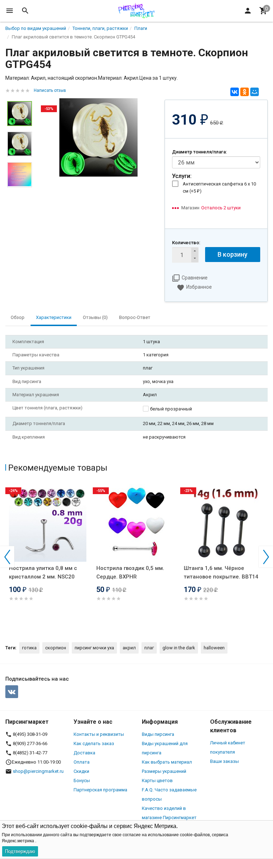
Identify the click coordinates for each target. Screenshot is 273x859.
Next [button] (266, 556)
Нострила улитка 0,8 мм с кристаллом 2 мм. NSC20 (43, 572)
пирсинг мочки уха (94, 647)
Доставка (84, 752)
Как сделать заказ (94, 743)
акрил (129, 647)
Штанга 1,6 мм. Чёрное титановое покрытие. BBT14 (221, 572)
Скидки (81, 771)
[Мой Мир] (254, 92)
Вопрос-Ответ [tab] (134, 317)
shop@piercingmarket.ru (38, 771)
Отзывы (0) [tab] (95, 317)
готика (29, 647)
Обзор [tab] (18, 317)
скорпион (55, 647)
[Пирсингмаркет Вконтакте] (11, 691)
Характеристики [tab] (53, 317)
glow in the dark (178, 647)
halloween (214, 647)
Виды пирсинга (158, 734)
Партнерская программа (100, 789)
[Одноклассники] (244, 92)
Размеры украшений (164, 771)
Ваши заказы (224, 761)
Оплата (82, 762)
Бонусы (82, 780)
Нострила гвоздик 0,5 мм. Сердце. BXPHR (130, 572)
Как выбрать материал (167, 762)
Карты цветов (157, 780)
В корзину (232, 254)
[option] (98, 137)
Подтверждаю (20, 851)
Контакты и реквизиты (99, 734)
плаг (149, 647)
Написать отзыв (50, 90)
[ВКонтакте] (234, 92)
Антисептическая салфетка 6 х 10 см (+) (219, 187)
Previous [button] (7, 556)
